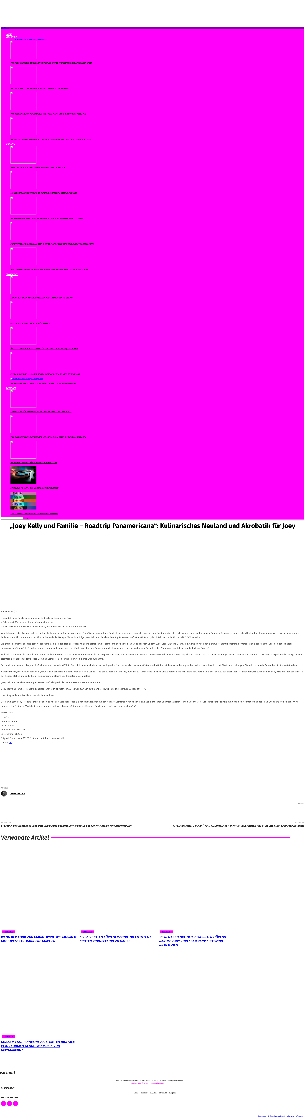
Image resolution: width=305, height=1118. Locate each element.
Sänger (31, 40)
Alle (12, 40)
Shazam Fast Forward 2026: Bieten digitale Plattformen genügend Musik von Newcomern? (52, 244)
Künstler (11, 37)
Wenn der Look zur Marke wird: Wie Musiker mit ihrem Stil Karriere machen (38, 939)
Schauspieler (41, 40)
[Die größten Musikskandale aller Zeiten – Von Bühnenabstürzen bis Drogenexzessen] (23, 134)
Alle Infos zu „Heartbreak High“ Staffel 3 (30, 323)
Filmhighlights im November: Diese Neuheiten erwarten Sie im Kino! (41, 298)
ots (10, 742)
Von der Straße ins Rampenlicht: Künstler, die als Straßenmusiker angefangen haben (51, 63)
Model (17, 40)
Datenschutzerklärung (276, 1116)
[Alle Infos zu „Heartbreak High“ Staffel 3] (23, 318)
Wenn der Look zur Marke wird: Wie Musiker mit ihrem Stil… (38, 167)
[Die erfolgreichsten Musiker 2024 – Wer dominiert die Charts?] (23, 84)
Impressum (262, 1116)
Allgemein (12, 274)
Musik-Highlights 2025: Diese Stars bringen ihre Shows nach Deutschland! (45, 374)
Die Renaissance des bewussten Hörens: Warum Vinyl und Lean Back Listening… (47, 218)
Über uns (290, 1116)
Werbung (299, 1116)
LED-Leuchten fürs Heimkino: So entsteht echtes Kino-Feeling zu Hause (43, 193)
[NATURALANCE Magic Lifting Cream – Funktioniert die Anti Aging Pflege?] (26, 379)
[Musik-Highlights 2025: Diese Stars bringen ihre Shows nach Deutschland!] (23, 369)
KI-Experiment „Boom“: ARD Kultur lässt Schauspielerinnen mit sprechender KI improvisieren (238, 825)
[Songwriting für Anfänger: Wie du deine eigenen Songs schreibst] (23, 407)
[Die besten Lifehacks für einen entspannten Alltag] (23, 458)
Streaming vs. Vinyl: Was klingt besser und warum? (34, 488)
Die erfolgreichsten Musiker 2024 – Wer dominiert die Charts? (39, 88)
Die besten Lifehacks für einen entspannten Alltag (33, 463)
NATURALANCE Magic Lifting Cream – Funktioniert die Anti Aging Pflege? (43, 383)
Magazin (10, 144)
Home (9, 34)
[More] (299, 810)
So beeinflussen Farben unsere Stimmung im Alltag (34, 513)
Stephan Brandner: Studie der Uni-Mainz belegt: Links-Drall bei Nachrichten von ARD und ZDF (66, 825)
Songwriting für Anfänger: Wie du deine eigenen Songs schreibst (40, 412)
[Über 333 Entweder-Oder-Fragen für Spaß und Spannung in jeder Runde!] (23, 344)
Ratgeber (11, 388)
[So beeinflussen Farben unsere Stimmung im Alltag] (23, 509)
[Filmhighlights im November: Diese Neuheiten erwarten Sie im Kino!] (23, 293)
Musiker (24, 40)
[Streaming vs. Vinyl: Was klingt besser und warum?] (23, 483)
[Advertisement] (19, 762)
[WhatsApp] (290, 810)
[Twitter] (275, 810)
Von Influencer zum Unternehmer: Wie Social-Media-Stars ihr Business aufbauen (48, 114)
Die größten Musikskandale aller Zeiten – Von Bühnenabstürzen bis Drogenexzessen (50, 139)
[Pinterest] (282, 810)
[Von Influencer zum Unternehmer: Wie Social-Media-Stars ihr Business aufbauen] (23, 109)
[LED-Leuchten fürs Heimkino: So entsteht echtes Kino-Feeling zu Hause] (23, 188)
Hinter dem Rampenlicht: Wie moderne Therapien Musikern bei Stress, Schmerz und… (49, 269)
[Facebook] (268, 810)
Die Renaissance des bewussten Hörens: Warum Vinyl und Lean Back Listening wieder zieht (192, 941)
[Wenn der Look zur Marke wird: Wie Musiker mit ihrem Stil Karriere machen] (23, 163)
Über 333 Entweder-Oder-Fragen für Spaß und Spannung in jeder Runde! (44, 349)
